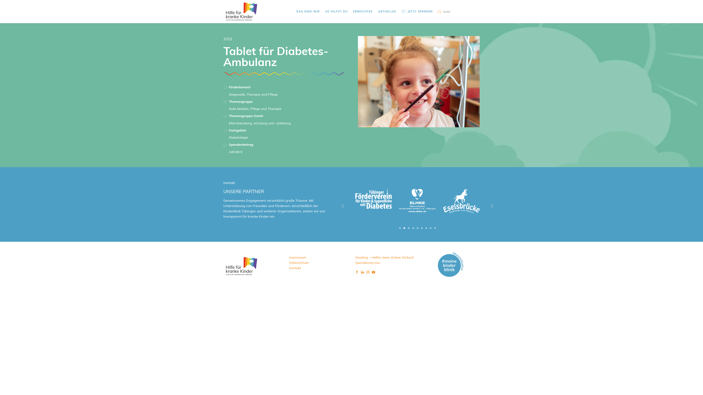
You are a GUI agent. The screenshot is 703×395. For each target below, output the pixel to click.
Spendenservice (367, 262)
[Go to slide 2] (404, 228)
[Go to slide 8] (431, 228)
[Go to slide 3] (409, 228)
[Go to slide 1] (400, 228)
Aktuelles (387, 11)
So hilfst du (336, 11)
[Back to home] (241, 11)
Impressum (297, 257)
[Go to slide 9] (435, 228)
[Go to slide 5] (417, 228)
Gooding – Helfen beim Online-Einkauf (384, 257)
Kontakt (295, 268)
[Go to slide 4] (413, 228)
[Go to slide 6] (422, 228)
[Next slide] (492, 206)
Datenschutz (298, 262)
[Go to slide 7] (426, 228)
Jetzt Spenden (420, 11)
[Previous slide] (343, 206)
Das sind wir (308, 11)
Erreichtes (363, 11)
